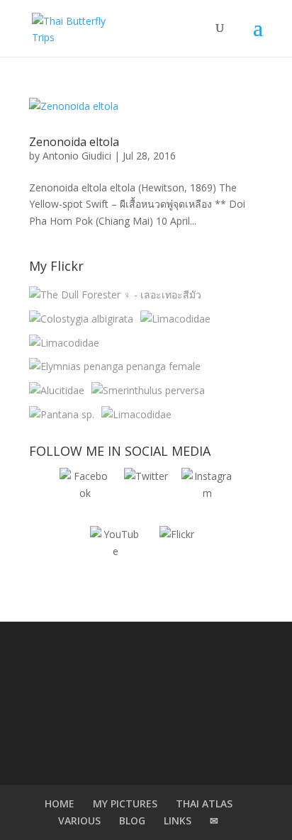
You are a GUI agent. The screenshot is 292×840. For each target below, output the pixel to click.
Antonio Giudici (77, 155)
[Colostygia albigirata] (81, 318)
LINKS (177, 820)
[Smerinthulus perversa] (148, 390)
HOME (59, 803)
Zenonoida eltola (74, 142)
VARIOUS (79, 820)
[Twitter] (146, 493)
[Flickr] (176, 551)
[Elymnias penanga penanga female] (115, 366)
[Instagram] (206, 493)
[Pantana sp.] (61, 414)
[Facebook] (85, 493)
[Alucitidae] (56, 390)
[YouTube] (115, 551)
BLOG (132, 820)
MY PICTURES (125, 803)
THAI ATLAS (204, 803)
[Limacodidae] (175, 318)
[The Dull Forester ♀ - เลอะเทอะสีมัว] (115, 294)
